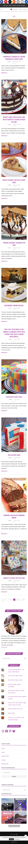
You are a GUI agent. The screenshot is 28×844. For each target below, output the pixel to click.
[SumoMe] (26, 1)
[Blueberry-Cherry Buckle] (14, 285)
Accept (11, 839)
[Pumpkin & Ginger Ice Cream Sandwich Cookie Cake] (14, 36)
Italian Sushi (11, 713)
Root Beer (14, 5)
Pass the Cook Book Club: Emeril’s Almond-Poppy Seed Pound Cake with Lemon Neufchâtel (14, 333)
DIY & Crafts (18, 5)
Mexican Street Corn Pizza (15, 708)
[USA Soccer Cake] (14, 434)
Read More (4, 647)
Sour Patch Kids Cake (14, 397)
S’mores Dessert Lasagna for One (14, 244)
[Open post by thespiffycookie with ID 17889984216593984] (20, 817)
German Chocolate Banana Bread (14, 516)
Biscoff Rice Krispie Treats (15, 680)
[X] (10, 1)
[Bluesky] (13, 731)
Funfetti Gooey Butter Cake (14, 578)
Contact (10, 5)
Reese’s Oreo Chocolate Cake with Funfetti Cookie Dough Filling (14, 119)
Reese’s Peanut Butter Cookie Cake (14, 181)
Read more (4, 73)
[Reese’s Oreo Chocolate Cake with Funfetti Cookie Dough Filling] (14, 97)
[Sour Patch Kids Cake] (14, 376)
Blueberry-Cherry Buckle (14, 305)
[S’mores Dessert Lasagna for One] (14, 222)
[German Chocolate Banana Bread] (14, 495)
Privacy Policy (5, 756)
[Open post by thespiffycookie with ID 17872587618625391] (20, 804)
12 (23, 599)
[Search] (26, 9)
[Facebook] (19, 9)
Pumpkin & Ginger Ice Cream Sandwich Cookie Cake (14, 57)
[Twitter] (21, 9)
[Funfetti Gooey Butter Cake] (14, 557)
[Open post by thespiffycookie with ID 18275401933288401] (7, 817)
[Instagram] (22, 9)
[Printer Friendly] (18, 1)
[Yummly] (14, 1)
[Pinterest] (24, 9)
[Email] (22, 1)
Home (4, 5)
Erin (9, 61)
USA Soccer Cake (14, 455)
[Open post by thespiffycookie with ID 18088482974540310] (7, 804)
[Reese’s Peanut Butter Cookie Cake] (14, 159)
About (7, 5)
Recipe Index (23, 5)
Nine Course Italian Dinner (15, 675)
